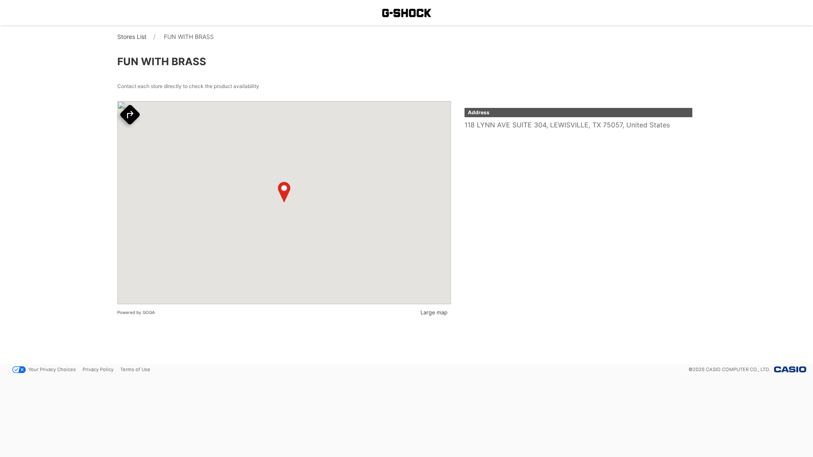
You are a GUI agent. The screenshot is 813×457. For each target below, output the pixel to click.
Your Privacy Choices (52, 369)
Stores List (132, 36)
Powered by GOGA (136, 312)
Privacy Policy (98, 369)
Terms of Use (135, 369)
